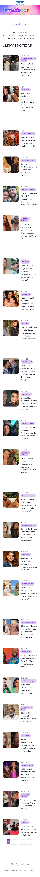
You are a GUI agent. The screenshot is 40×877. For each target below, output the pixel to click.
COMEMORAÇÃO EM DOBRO (28, 59)
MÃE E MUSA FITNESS (25, 220)
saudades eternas (28, 423)
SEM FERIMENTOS (28, 134)
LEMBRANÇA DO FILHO (26, 708)
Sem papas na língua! (28, 622)
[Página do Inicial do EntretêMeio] (12, 10)
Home (14, 24)
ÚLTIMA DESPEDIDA (28, 160)
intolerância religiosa (28, 681)
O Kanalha (25, 823)
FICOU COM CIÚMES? (25, 795)
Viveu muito (26, 90)
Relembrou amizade (28, 496)
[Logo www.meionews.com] (20, 3)
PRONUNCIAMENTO (28, 189)
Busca (21, 24)
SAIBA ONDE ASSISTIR (25, 454)
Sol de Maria (26, 294)
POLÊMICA (25, 262)
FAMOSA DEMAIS (27, 584)
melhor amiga (26, 652)
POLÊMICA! (25, 736)
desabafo (25, 323)
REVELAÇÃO (26, 394)
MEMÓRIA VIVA (27, 362)
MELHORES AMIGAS (29, 525)
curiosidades (26, 554)
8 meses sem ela (27, 765)
